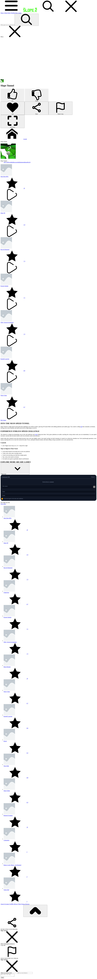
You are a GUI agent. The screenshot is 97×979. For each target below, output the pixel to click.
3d (29, 162)
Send (2, 977)
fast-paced (15, 162)
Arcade (25, 139)
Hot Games (3, 420)
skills (19, 162)
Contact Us (8, 904)
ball (12, 162)
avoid (10, 162)
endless (24, 162)
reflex (27, 162)
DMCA (12, 904)
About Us (3, 904)
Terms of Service (25, 904)
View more (3, 504)
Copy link (3, 945)
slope (21, 162)
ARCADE (6, 162)
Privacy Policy (17, 904)
